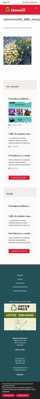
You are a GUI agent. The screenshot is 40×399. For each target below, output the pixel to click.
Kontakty (20, 374)
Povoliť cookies (8, 395)
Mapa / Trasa (20, 349)
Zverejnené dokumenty (20, 287)
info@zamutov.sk (20, 370)
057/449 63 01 (20, 359)
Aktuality (20, 275)
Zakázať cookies (22, 395)
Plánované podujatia (20, 291)
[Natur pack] (20, 317)
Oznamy (20, 279)
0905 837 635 (20, 363)
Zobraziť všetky (19, 178)
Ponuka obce (20, 283)
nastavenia (5, 391)
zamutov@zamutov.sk (20, 368)
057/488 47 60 (20, 361)
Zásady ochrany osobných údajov (20, 301)
